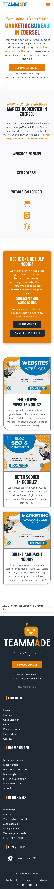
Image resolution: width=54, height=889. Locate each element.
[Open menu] (48, 4)
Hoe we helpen (18, 747)
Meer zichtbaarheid (13, 760)
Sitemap (43, 879)
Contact (7, 738)
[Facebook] (16, 885)
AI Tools (7, 788)
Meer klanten (10, 764)
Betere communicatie (15, 769)
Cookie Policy (13, 879)
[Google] (37, 885)
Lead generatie (11, 828)
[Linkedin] (30, 885)
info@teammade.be (30, 678)
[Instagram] (23, 885)
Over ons (8, 715)
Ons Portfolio (10, 724)
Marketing (8, 814)
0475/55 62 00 (29, 674)
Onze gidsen (10, 733)
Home (6, 710)
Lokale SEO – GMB (13, 838)
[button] (27, 664)
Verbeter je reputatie (14, 833)
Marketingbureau (12, 774)
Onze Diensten (11, 719)
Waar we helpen (12, 783)
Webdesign (9, 809)
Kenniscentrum (11, 729)
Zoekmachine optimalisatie (17, 819)
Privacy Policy (30, 879)
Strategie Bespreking (14, 778)
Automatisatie (10, 823)
